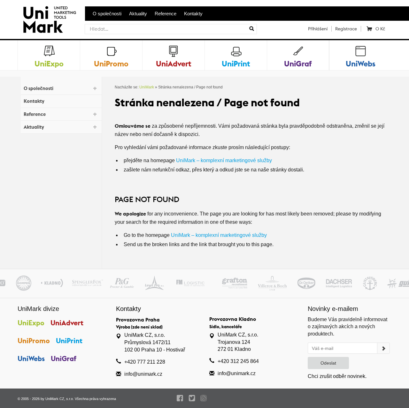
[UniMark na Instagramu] (203, 398)
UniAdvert (66, 322)
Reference (165, 13)
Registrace (346, 28)
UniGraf (63, 358)
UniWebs (31, 358)
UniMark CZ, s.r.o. (59, 399)
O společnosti (107, 13)
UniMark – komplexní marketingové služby (224, 160)
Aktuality (138, 13)
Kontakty (193, 13)
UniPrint (69, 340)
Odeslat (328, 363)
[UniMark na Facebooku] (180, 398)
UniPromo (34, 340)
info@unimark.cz (143, 374)
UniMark (146, 87)
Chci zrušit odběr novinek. (337, 376)
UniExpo (31, 322)
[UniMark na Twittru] (192, 398)
